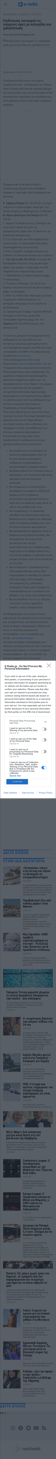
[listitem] (28, 722)
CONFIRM (17, 781)
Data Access (28, 792)
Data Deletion (10, 792)
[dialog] (28, 729)
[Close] (50, 666)
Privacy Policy (45, 792)
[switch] (44, 729)
